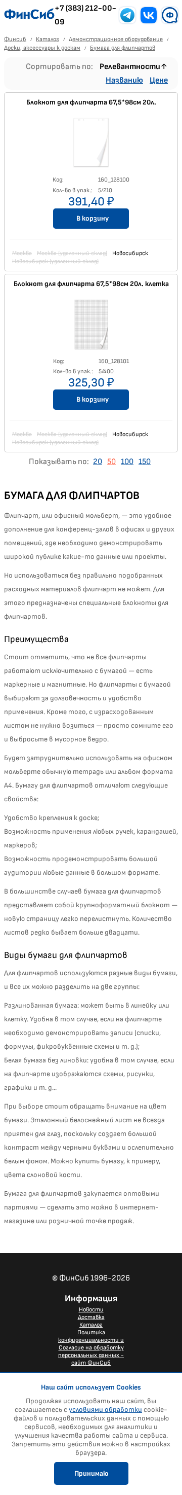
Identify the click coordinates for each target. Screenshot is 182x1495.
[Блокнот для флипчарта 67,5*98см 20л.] (91, 145)
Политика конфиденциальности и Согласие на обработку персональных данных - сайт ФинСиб (91, 1348)
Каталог (91, 1325)
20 (97, 462)
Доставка (91, 1317)
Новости (91, 1309)
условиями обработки (105, 1409)
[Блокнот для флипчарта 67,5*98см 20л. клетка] (91, 327)
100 (127, 462)
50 (111, 462)
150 (145, 462)
